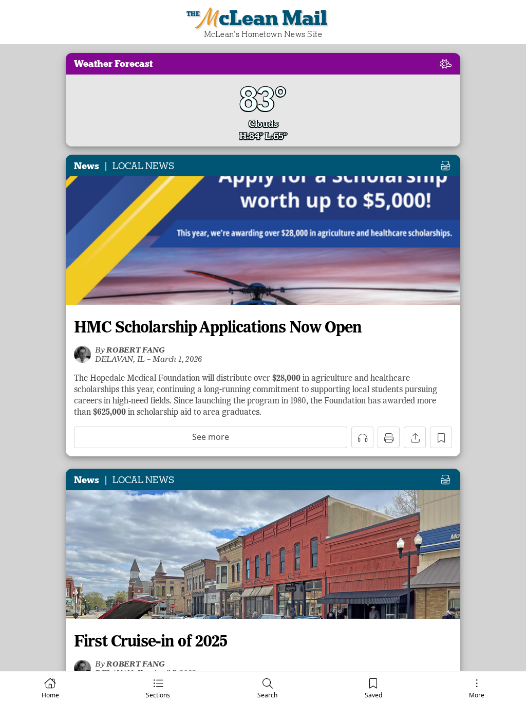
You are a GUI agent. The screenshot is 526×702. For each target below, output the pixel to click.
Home (50, 695)
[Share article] (415, 437)
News (86, 166)
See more (210, 436)
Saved (373, 695)
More (476, 695)
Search (267, 695)
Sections (158, 695)
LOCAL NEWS (143, 166)
